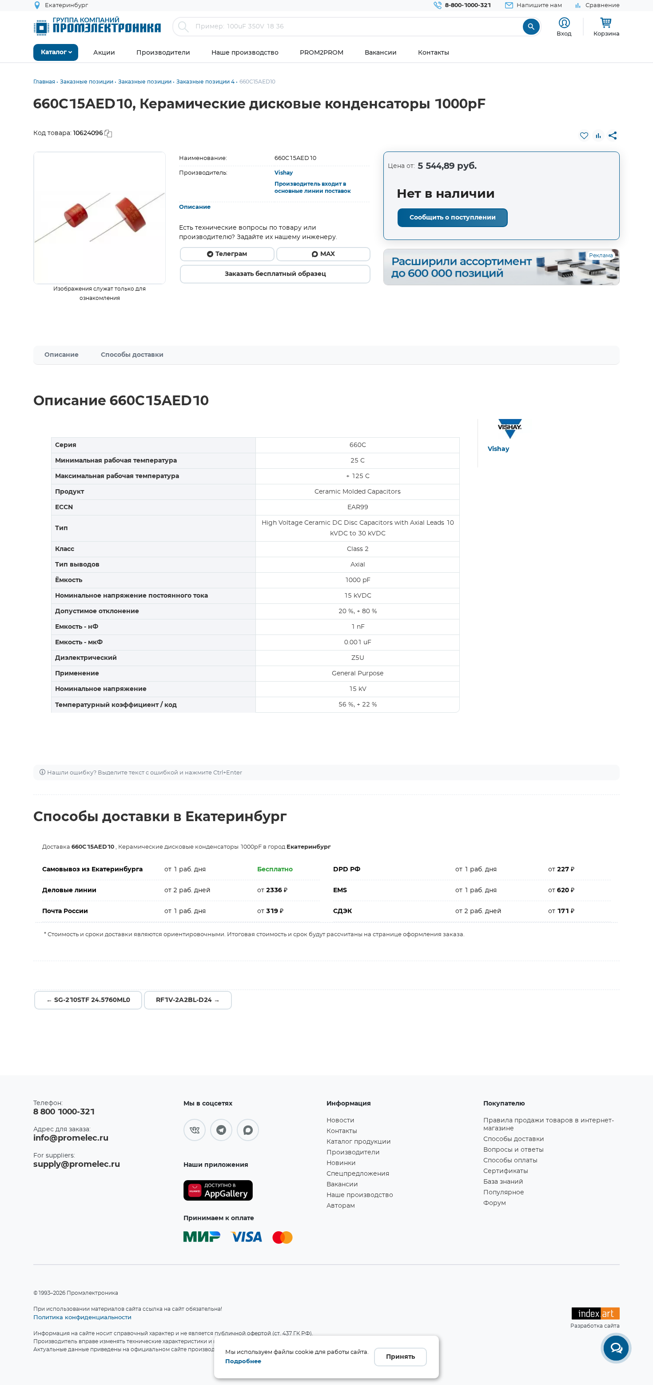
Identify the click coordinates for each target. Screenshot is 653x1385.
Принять (400, 1357)
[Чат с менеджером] (616, 1348)
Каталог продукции (358, 1142)
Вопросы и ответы (513, 1150)
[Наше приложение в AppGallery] (251, 1190)
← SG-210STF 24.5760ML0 (88, 1000)
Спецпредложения (357, 1174)
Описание (195, 207)
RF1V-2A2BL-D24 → (188, 1000)
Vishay (284, 173)
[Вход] (564, 22)
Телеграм (231, 254)
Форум (494, 1203)
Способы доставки (132, 355)
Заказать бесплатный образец (275, 274)
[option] (100, 218)
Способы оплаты (510, 1160)
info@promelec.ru (70, 1138)
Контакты (341, 1131)
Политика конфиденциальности (82, 1317)
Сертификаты (505, 1171)
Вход (564, 33)
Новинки (341, 1163)
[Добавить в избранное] (584, 135)
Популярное (503, 1192)
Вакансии (342, 1184)
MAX (327, 254)
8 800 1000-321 (64, 1112)
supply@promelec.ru (76, 1165)
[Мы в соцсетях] (194, 1130)
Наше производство (359, 1195)
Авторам (340, 1206)
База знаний (503, 1182)
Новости (340, 1121)
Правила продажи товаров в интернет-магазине (548, 1125)
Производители (353, 1153)
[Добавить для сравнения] (598, 135)
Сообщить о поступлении (453, 218)
